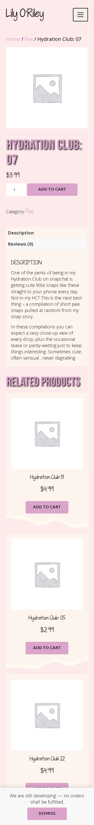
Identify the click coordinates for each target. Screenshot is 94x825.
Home (13, 39)
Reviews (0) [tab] (20, 244)
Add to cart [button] (47, 507)
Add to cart (52, 189)
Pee (29, 39)
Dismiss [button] (47, 814)
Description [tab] (21, 233)
